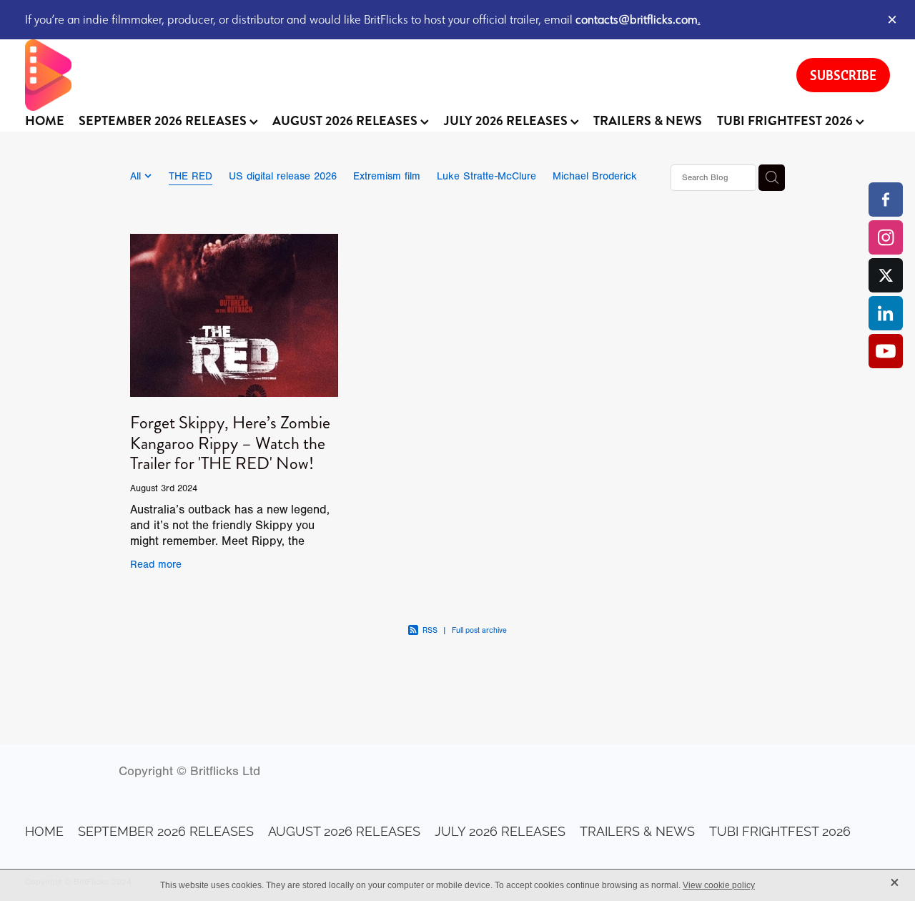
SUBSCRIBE (843, 75)
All (137, 176)
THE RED (190, 176)
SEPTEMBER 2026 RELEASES (164, 121)
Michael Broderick (595, 176)
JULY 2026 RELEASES (507, 121)
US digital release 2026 (283, 176)
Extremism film (386, 176)
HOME (44, 121)
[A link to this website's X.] (886, 275)
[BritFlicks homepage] (396, 75)
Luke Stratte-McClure (486, 176)
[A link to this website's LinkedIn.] (886, 313)
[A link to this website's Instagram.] (886, 237)
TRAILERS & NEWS (647, 121)
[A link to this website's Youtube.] (886, 351)
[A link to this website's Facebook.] (886, 199)
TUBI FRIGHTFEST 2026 (786, 121)
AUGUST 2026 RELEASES (346, 121)
